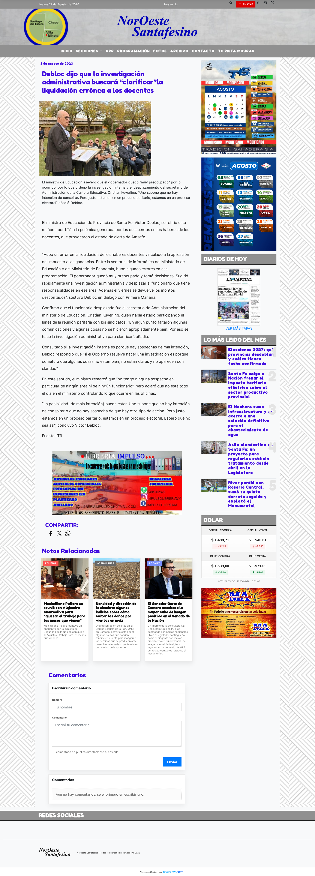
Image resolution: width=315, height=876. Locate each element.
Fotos (160, 51)
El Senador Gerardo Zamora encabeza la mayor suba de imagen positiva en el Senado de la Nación (169, 612)
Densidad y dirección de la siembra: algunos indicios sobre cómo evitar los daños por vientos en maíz (116, 612)
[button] (232, 4)
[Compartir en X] (59, 533)
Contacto (203, 51)
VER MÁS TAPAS (238, 328)
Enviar (172, 762)
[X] (274, 4)
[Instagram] (266, 4)
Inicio (66, 51)
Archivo (179, 51)
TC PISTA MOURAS (236, 51)
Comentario (59, 717)
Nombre (57, 699)
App (109, 51)
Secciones (87, 51)
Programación (133, 51)
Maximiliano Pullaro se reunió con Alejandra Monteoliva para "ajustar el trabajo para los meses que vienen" (64, 612)
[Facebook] (259, 4)
